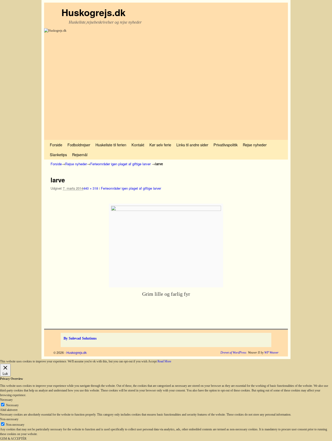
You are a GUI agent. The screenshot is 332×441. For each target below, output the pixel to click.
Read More (164, 361)
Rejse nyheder (255, 144)
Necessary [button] (6, 400)
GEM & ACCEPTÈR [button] (13, 438)
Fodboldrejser (78, 144)
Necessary (12, 405)
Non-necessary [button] (9, 419)
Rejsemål (79, 154)
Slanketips (58, 154)
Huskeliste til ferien (110, 144)
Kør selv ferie (160, 144)
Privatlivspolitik (225, 144)
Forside (56, 144)
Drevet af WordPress (233, 352)
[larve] (166, 245)
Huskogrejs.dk (93, 12)
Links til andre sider (192, 144)
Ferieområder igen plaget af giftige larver (120, 163)
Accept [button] (152, 361)
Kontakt (138, 144)
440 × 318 (90, 188)
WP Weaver (271, 352)
